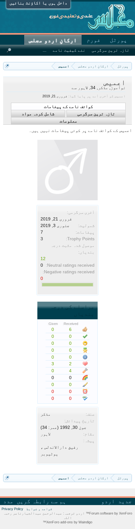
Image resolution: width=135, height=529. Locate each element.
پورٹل (118, 40)
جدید (125, 501)
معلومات (68, 120)
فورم (93, 40)
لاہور (45, 433)
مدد (8, 501)
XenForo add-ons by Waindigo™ (67, 522)
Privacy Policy (12, 509)
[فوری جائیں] (7, 66)
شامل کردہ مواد (38, 113)
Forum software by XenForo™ (108, 513)
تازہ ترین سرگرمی (96, 113)
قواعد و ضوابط (39, 509)
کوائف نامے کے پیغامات (68, 106)
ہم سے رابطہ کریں (41, 501)
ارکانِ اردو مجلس (53, 40)
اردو (108, 501)
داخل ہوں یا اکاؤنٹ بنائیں (38, 2)
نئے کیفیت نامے (69, 50)
